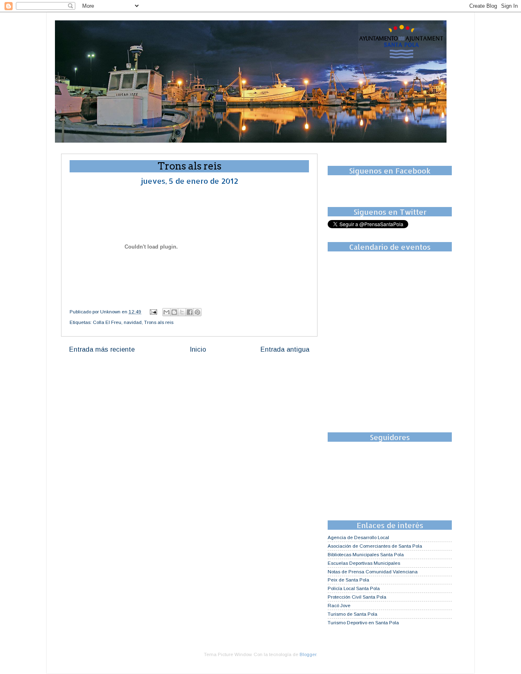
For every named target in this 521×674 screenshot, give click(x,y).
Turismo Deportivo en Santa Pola (363, 622)
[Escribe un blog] (174, 312)
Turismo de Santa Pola (352, 614)
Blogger (308, 654)
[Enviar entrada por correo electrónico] (152, 311)
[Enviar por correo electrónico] (166, 312)
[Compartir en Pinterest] (197, 312)
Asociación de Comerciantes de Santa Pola (375, 545)
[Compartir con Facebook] (190, 312)
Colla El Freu (107, 322)
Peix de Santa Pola (348, 579)
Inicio (198, 349)
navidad (133, 322)
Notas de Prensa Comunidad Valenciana (373, 571)
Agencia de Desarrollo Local (358, 537)
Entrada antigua (284, 349)
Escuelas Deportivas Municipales (364, 563)
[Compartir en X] (182, 312)
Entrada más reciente (102, 349)
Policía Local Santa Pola (354, 588)
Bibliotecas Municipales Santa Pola (366, 554)
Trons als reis (158, 322)
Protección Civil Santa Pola (357, 596)
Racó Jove (339, 605)
